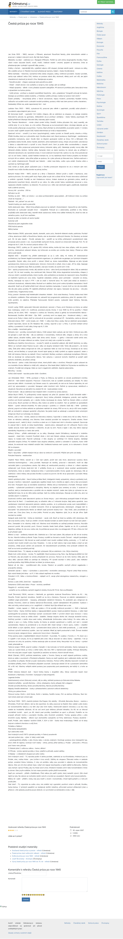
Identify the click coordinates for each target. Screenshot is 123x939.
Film (98, 54)
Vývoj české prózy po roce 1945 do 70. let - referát (31, 861)
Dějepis (99, 39)
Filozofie (100, 50)
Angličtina (100, 27)
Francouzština (102, 57)
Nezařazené (101, 136)
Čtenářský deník (27, 12)
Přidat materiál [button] (107, 2)
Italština (99, 72)
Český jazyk (22, 17)
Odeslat (26, 899)
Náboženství (101, 87)
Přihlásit (100, 167)
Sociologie (100, 110)
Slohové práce (44, 12)
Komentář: (11, 879)
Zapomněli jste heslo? (104, 177)
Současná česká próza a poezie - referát (27, 850)
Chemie (99, 69)
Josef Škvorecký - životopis (22, 859)
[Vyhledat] (113, 12)
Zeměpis (100, 132)
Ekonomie (100, 46)
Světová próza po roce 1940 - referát (25, 856)
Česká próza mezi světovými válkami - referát (29, 853)
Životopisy (58, 12)
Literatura (33, 17)
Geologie (100, 65)
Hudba (99, 76)
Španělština (101, 117)
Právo (99, 99)
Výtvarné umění (102, 129)
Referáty (13, 12)
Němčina (100, 91)
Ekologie (100, 42)
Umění (99, 125)
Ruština (99, 106)
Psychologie (101, 102)
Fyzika (99, 61)
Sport (99, 114)
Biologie (100, 31)
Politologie (101, 95)
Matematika (101, 80)
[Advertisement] (47, 39)
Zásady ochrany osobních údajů (19, 933)
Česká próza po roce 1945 (49, 17)
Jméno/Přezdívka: (14, 873)
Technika (100, 121)
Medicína (100, 84)
